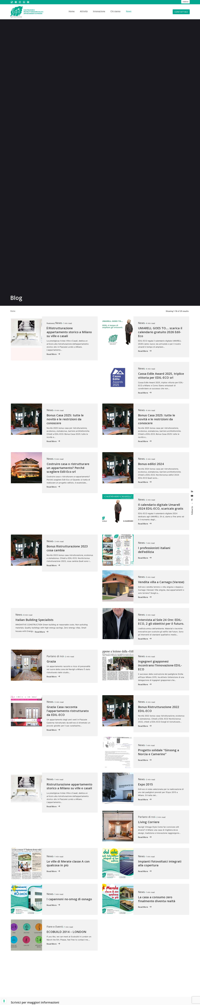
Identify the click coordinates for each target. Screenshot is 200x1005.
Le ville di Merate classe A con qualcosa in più (68, 863)
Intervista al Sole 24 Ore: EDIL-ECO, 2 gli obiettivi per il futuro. (161, 622)
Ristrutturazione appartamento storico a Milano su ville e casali (69, 332)
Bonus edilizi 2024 (151, 464)
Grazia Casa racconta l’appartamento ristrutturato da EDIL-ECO (68, 711)
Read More (52, 354)
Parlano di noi (55, 656)
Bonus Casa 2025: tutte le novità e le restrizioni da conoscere (65, 419)
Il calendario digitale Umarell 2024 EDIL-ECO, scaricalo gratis (160, 507)
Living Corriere (148, 822)
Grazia (51, 661)
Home (12, 311)
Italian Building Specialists (34, 620)
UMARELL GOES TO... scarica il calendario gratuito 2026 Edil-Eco (160, 332)
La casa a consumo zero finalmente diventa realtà (156, 899)
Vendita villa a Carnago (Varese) (161, 582)
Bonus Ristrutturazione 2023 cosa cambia (67, 548)
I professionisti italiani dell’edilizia (154, 550)
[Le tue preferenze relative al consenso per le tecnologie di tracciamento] (4, 1001)
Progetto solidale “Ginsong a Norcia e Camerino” (158, 752)
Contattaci (181, 11)
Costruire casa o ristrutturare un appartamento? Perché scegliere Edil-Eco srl (68, 468)
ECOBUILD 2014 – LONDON (66, 932)
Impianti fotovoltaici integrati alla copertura (159, 863)
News (58, 323)
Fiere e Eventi (55, 926)
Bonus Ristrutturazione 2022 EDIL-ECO (158, 709)
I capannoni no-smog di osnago (69, 899)
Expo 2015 (145, 784)
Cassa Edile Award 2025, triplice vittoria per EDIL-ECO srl (161, 376)
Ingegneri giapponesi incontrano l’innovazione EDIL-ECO (160, 665)
